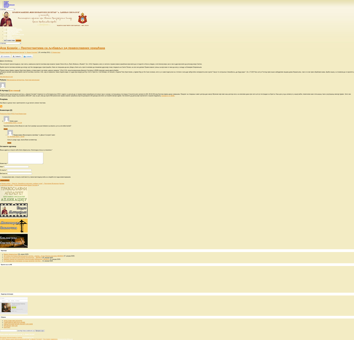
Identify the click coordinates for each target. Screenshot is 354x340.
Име (2, 166)
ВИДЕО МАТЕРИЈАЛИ (9, 4)
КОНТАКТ (7, 327)
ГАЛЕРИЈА (6, 3)
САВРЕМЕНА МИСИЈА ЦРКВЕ (14, 322)
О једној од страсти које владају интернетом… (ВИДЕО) (23, 257)
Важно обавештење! (11, 254)
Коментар (4, 163)
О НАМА (6, 2)
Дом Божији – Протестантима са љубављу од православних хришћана (52, 48)
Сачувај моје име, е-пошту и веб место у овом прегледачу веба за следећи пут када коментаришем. (36, 177)
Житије (9, 35)
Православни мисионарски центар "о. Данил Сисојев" (17, 334)
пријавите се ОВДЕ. (168, 96)
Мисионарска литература (14, 30)
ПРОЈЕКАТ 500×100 (11, 326)
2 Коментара (56, 52)
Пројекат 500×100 (8, 37)
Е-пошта (3, 170)
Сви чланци (14, 90)
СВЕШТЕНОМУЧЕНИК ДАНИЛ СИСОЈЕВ (18, 324)
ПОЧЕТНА (6, 1)
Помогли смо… (11, 39)
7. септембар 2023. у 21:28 (13, 123)
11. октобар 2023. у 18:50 (15, 136)
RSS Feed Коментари (19, 114)
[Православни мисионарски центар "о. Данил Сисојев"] (44, 26)
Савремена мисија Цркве (11, 31)
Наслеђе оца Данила (13, 36)
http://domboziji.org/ (6, 77)
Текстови (6, 7)
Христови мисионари (10, 27)
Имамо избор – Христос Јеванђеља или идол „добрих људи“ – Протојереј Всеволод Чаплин (32, 183)
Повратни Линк (5, 114)
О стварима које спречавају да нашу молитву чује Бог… (23, 261)
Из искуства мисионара (14, 29)
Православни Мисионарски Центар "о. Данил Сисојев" (19, 52)
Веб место (3, 173)
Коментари (6, 6)
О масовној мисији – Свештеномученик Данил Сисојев (19, 185)
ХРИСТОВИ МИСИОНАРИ (13, 321)
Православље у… (12, 33)
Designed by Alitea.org (65, 339)
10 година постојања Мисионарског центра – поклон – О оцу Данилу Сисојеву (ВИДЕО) (34, 256)
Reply (6, 129)
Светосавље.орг (28, 337)
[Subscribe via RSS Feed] (1, 106)
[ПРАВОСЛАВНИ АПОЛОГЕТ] (14, 201)
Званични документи (13, 32)
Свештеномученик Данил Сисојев (14, 34)
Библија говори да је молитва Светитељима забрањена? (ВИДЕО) (26, 259)
